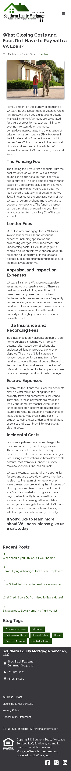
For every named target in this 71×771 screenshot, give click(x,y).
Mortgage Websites (29, 751)
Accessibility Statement (17, 716)
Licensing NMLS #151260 (18, 703)
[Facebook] (47, 763)
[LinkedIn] (65, 763)
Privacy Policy (11, 710)
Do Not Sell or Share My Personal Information (30, 728)
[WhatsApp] (56, 763)
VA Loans (45, 54)
